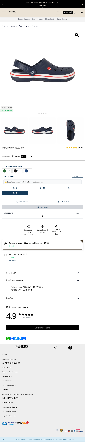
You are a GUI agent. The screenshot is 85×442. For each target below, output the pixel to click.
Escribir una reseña (42, 328)
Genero (34, 19)
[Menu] (3, 12)
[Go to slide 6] (46, 113)
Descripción (11, 273)
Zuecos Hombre (62, 19)
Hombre (40, 19)
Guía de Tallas (77, 176)
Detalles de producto (14, 280)
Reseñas (9, 298)
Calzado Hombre (50, 19)
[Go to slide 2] (39, 113)
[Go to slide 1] (38, 113)
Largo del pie (8, 213)
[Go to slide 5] (45, 113)
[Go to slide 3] (41, 113)
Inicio (20, 19)
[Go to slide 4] (43, 113)
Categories (27, 19)
